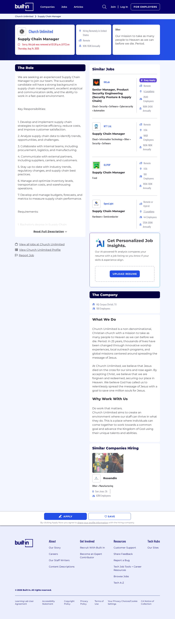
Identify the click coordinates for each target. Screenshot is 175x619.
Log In (124, 6)
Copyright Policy (69, 602)
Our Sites (153, 547)
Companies (47, 6)
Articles (78, 6)
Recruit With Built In (92, 547)
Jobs (64, 6)
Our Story (55, 547)
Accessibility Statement (48, 602)
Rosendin (110, 478)
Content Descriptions (62, 566)
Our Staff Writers (59, 560)
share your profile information (92, 522)
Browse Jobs (121, 576)
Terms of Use (99, 602)
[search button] (104, 7)
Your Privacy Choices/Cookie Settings (122, 602)
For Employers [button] (145, 6)
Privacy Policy (84, 602)
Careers (53, 553)
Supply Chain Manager (108, 133)
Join (113, 6)
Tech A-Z (119, 582)
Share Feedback (123, 553)
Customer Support (125, 547)
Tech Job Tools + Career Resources (128, 568)
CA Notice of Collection (147, 602)
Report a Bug (122, 560)
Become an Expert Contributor (91, 555)
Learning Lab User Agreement (24, 602)
